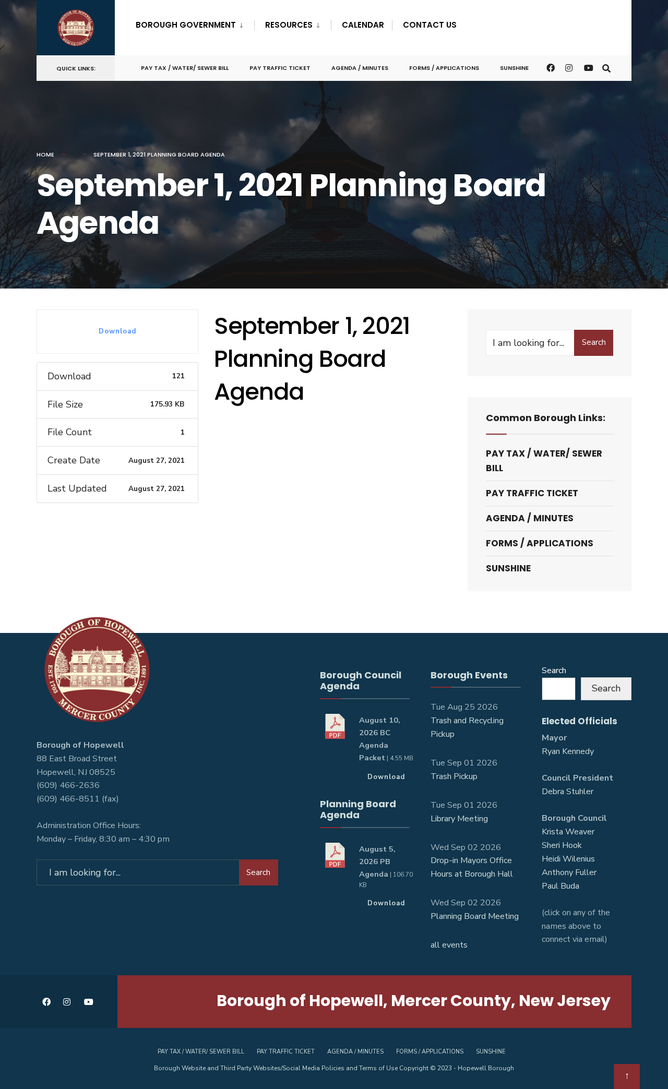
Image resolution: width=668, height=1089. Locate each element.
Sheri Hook (562, 845)
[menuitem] (195, 23)
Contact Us (430, 24)
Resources (289, 24)
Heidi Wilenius (568, 859)
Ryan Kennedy (568, 751)
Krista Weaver (568, 831)
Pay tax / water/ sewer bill (185, 68)
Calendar (363, 24)
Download (117, 331)
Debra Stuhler (567, 791)
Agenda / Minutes (359, 68)
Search (594, 342)
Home (45, 154)
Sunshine (514, 68)
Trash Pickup (454, 776)
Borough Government (186, 24)
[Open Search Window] (606, 67)
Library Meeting (459, 818)
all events (449, 945)
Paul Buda (560, 886)
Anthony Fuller (569, 872)
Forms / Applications (444, 68)
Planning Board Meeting (475, 916)
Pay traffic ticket (280, 68)
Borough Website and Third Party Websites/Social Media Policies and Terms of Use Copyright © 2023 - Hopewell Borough (334, 1068)
